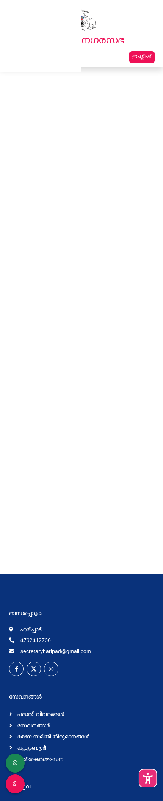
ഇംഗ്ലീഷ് (142, 57)
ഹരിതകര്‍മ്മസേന (40, 760)
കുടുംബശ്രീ (31, 748)
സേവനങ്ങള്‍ (33, 726)
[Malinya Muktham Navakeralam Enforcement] (15, 783)
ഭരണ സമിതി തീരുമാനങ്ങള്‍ (52, 737)
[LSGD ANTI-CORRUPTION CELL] (15, 763)
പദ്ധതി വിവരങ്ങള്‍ (40, 714)
